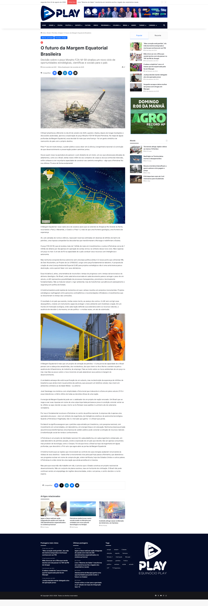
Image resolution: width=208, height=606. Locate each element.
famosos (125, 553)
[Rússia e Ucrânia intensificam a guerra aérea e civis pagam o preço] (136, 169)
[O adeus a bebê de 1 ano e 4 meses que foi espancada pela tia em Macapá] (136, 67)
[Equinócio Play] (60, 13)
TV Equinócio (116, 568)
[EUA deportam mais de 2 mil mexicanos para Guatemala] (136, 179)
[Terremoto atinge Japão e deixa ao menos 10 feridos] (136, 150)
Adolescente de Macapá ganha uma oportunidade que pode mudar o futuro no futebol (107, 2)
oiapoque (109, 560)
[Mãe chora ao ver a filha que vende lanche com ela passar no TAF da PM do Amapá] (136, 57)
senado (131, 564)
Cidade (51, 25)
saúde (124, 564)
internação (119, 557)
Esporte (78, 25)
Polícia (60, 25)
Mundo (133, 25)
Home (44, 25)
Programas (105, 25)
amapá (109, 549)
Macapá (127, 557)
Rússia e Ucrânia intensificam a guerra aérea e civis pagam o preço (155, 168)
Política (68, 25)
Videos (95, 25)
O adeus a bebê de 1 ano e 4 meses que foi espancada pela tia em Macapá (155, 66)
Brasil (125, 25)
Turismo (142, 25)
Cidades (124, 549)
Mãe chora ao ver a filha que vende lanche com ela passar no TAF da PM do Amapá (155, 56)
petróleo (117, 560)
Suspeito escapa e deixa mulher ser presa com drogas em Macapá (155, 86)
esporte (117, 553)
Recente (158, 35)
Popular (139, 35)
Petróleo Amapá (57, 33)
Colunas (116, 25)
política (109, 564)
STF (108, 568)
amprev (116, 549)
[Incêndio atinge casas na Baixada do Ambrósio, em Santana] (112, 510)
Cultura (87, 25)
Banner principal (47, 38)
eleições (109, 553)
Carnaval (152, 25)
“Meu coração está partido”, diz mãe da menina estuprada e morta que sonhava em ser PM (155, 46)
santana (116, 564)
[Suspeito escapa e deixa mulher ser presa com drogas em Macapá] (136, 87)
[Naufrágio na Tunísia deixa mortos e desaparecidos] (136, 159)
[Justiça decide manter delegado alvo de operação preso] (136, 78)
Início (44, 33)
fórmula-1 (110, 557)
